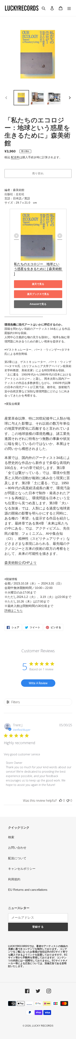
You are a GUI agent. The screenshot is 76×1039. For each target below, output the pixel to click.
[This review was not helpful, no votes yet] (67, 800)
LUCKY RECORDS (42, 1025)
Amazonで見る (38, 304)
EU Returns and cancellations (27, 889)
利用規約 (14, 879)
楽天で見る (38, 284)
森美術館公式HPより (20, 563)
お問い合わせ (17, 847)
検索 (11, 837)
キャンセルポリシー (21, 868)
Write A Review (38, 683)
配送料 (15, 157)
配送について (17, 858)
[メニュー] (69, 8)
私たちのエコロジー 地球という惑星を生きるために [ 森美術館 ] (38, 268)
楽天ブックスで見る (38, 294)
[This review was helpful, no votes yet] (60, 800)
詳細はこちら (13, 610)
